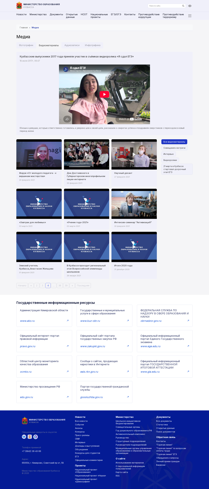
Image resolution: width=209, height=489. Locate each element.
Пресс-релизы (82, 435)
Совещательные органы (128, 427)
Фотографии (26, 45)
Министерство (38, 14)
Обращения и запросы (167, 458)
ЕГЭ (77, 456)
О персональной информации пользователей (130, 467)
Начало (22, 285)
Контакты (129, 14)
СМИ (77, 439)
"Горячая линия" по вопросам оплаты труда (171, 449)
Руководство (122, 437)
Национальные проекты (99, 15)
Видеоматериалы (49, 45)
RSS (118, 476)
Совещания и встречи (174, 148)
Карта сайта (122, 472)
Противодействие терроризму (173, 15)
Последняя (83, 285)
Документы (56, 14)
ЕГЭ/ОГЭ (116, 14)
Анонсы (78, 428)
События (79, 424)
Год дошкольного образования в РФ (134, 430)
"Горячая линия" (164, 445)
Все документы (164, 421)
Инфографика (92, 45)
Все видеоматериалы (174, 142)
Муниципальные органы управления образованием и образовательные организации (134, 450)
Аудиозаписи (71, 45)
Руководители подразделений (131, 445)
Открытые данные (72, 15)
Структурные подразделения (130, 441)
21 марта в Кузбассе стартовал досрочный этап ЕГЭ (175, 169)
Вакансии (160, 465)
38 (59, 285)
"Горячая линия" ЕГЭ (166, 454)
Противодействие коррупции (149, 15)
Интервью (169, 154)
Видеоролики (170, 160)
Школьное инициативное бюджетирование (128, 422)
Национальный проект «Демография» (86, 480)
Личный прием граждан (168, 461)
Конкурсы (80, 431)
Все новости (81, 421)
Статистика (162, 424)
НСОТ (84, 14)
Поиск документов (165, 431)
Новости (21, 14)
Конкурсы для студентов (87, 453)
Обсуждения (81, 449)
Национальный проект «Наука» (90, 475)
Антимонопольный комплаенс (130, 434)
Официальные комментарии (89, 460)
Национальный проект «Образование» (86, 470)
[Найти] (183, 6)
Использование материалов (130, 462)
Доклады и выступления (87, 446)
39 (66, 285)
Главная (24, 27)
